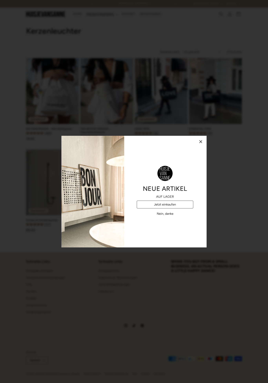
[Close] (200, 141)
